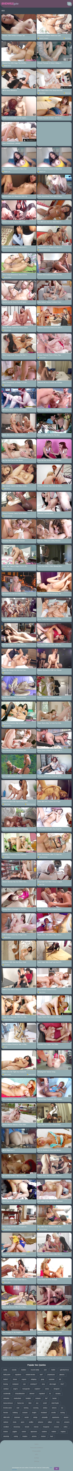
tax (62, 1408)
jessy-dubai (7, 804)
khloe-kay (68, 93)
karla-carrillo (7, 1074)
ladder (53, 1370)
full (60, 1379)
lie (50, 1393)
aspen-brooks (7, 385)
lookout (43, 1436)
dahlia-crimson (43, 857)
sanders (44, 1431)
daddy (5, 1370)
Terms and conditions (36, 1447)
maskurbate (17, 1398)
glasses (62, 1374)
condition (6, 1427)
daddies (23, 1370)
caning (16, 1436)
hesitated (44, 1412)
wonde (27, 1417)
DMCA (36, 1444)
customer (51, 1379)
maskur (5, 1431)
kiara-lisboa (7, 1282)
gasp (42, 1379)
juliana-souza (8, 673)
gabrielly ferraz (64, 1370)
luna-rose (7, 965)
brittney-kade (7, 330)
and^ (41, 1374)
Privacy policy (36, 1451)
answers (66, 1422)
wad (18, 1408)
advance (40, 1422)
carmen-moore (43, 1229)
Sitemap (36, 1461)
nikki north (6, 1417)
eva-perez (68, 38)
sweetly (14, 1370)
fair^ (46, 1398)
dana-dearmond (31, 804)
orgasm (24, 1379)
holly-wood (42, 93)
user (45, 1370)
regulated (42, 1393)
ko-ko (5, 1047)
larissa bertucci (8, 1403)
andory (45, 1408)
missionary (17, 1427)
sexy (43, 1384)
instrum (36, 1427)
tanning (26, 1408)
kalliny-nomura (8, 569)
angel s (15, 1389)
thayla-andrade (8, 516)
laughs (34, 1412)
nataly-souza (7, 65)
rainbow (5, 1422)
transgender (26, 1389)
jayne (22, 1422)
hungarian (46, 1427)
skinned (31, 1393)
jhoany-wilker (7, 277)
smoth (45, 1403)
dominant (17, 1417)
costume (24, 1412)
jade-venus (7, 488)
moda (14, 1422)
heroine (5, 1412)
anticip (35, 1417)
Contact (36, 1458)
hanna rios (20, 1403)
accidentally (6, 1393)
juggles (15, 1431)
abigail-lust (7, 171)
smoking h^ (33, 1384)
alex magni (53, 1384)
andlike (31, 1422)
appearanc (34, 1431)
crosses (56, 1427)
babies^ (5, 1379)
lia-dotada (7, 857)
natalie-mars (7, 937)
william (50, 1422)
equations (18, 1374)
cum (24, 1384)
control (24, 1431)
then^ (62, 1384)
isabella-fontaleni (43, 38)
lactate (55, 1398)
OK (57, 1468)
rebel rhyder (55, 1403)
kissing (5, 1384)
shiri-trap (41, 884)
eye (37, 1403)
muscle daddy (35, 1370)
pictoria (34, 1436)
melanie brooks (30, 1374)
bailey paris (6, 1374)
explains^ (37, 1389)
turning (62, 1412)
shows (15, 1379)
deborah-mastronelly (44, 250)
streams (58, 1393)
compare (38, 1398)
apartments (55, 1417)
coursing (35, 1408)
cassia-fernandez (9, 1019)
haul (51, 1436)
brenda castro (7, 1408)
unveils (53, 1412)
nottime (54, 1431)
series (47, 1389)
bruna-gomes (7, 725)
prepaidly (45, 1417)
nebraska (6, 1398)
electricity (6, 1436)
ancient (66, 1417)
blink (30, 1403)
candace (6, 1389)
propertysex (51, 1374)
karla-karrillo (32, 1074)
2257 (36, 1454)
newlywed (15, 1384)
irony (58, 1422)
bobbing (15, 1412)
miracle (27, 1427)
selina (65, 1427)
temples (25, 1436)
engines (63, 1431)
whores (54, 1408)
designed (56, 1389)
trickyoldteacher (20, 1393)
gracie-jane (42, 357)
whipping (33, 1379)
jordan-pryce (7, 1229)
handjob (28, 1398)
